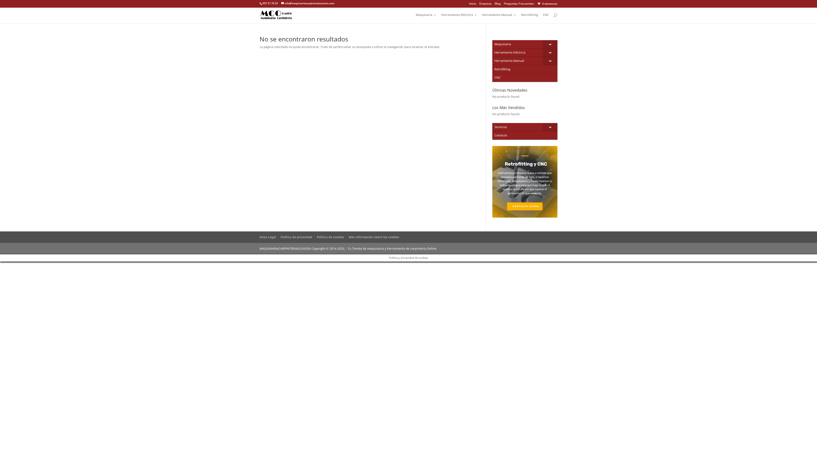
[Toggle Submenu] (550, 44)
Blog (498, 3)
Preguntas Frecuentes (519, 3)
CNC (546, 15)
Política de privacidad (296, 237)
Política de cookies (330, 237)
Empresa (485, 3)
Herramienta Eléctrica (457, 15)
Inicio (472, 3)
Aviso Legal (268, 237)
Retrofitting (529, 15)
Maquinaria (424, 15)
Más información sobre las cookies (374, 237)
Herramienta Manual (497, 15)
